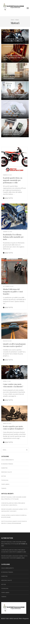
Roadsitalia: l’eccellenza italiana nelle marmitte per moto (13, 236)
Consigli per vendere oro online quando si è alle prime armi (14, 57)
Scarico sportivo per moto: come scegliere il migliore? (13, 427)
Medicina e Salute (7, 83)
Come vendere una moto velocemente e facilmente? (13, 40)
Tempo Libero (5, 484)
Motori (5, 31)
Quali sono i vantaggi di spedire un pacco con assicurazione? (12, 76)
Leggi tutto (8, 198)
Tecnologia (6, 65)
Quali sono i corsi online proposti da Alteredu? (12, 133)
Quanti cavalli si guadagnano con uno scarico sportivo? (14, 345)
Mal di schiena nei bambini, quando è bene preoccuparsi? (14, 96)
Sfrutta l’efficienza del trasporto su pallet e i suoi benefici (13, 291)
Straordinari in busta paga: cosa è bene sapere (13, 114)
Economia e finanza (8, 46)
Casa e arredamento (7, 459)
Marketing (4, 468)
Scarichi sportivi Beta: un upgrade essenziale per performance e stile (12, 180)
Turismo (3, 488)
